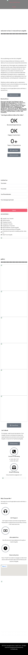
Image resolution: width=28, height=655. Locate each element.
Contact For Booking (14, 456)
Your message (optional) (7, 199)
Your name (3, 183)
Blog (3, 620)
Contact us (5, 615)
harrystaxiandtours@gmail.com (12, 636)
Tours (3, 610)
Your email (3, 188)
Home (3, 608)
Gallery (4, 613)
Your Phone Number (6, 194)
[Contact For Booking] (14, 452)
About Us (4, 618)
